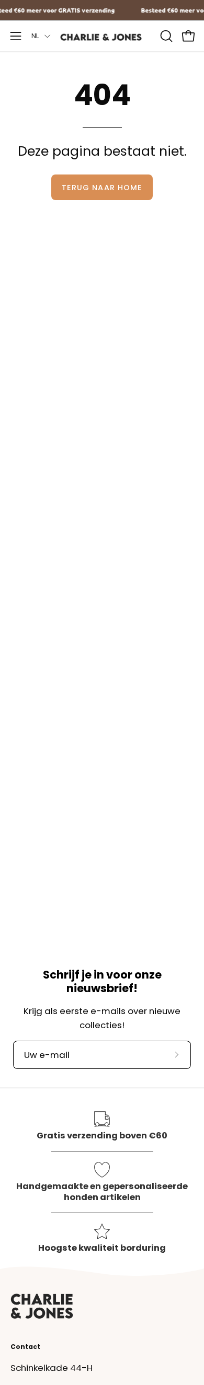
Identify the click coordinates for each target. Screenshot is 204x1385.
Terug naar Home (102, 187)
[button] (165, 36)
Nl (35, 35)
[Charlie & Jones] (102, 36)
